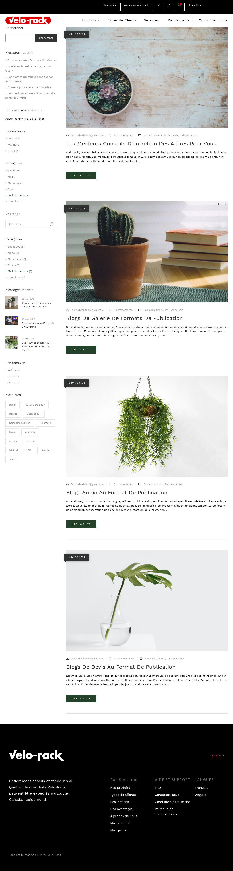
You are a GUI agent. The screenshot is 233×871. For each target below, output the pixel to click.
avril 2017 (14, 150)
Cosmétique (34, 413)
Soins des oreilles (19, 423)
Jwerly (13, 441)
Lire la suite (81, 175)
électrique (46, 423)
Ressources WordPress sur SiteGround (32, 60)
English (193, 5)
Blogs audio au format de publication (116, 492)
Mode (11, 176)
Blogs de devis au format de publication (121, 667)
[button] (179, 5)
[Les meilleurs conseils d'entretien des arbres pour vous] (147, 28)
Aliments (30, 432)
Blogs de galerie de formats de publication (124, 318)
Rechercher (14, 28)
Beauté (13, 413)
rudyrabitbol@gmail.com (90, 135)
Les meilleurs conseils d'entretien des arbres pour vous (141, 143)
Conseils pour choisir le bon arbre (29, 87)
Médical (31, 441)
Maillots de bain (18, 195)
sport (12, 459)
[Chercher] (51, 224)
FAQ (158, 5)
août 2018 (14, 138)
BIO (30, 450)
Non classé (14, 201)
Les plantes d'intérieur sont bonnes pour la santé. (36, 346)
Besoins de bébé (35, 404)
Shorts (12, 189)
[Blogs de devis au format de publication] (147, 552)
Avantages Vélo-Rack (136, 5)
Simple (45, 450)
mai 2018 (13, 144)
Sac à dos (14, 170)
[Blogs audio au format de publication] (147, 377)
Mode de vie (15, 182)
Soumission (110, 5)
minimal (13, 450)
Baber (12, 404)
